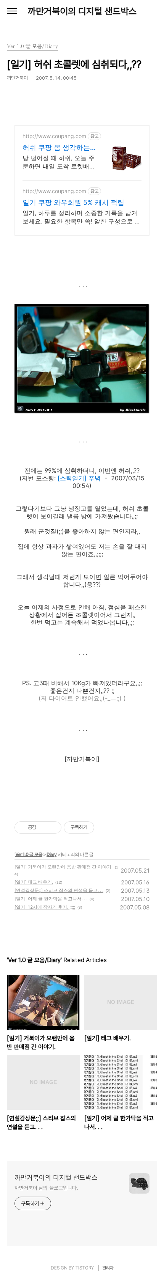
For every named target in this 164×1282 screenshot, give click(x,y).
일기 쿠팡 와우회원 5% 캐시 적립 (73, 202)
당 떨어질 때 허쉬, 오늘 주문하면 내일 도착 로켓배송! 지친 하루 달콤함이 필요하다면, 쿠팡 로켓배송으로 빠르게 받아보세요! (59, 162)
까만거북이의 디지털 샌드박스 (82, 11)
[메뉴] (11, 11)
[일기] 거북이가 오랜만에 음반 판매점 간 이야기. (63, 867)
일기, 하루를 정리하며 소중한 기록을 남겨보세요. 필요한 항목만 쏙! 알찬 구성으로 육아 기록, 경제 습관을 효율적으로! (82, 217)
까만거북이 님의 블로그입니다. (46, 1188)
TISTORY (84, 1268)
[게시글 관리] (53, 827)
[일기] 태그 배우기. (33, 882)
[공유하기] (43, 827)
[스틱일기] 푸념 (79, 478)
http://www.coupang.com (54, 136)
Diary (51, 854)
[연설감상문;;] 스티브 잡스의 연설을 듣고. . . (58, 890)
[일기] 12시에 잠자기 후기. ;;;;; (44, 907)
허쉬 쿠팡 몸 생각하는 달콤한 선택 (56, 147)
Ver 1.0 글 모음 (28, 854)
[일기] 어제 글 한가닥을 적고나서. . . (50, 898)
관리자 (108, 1268)
